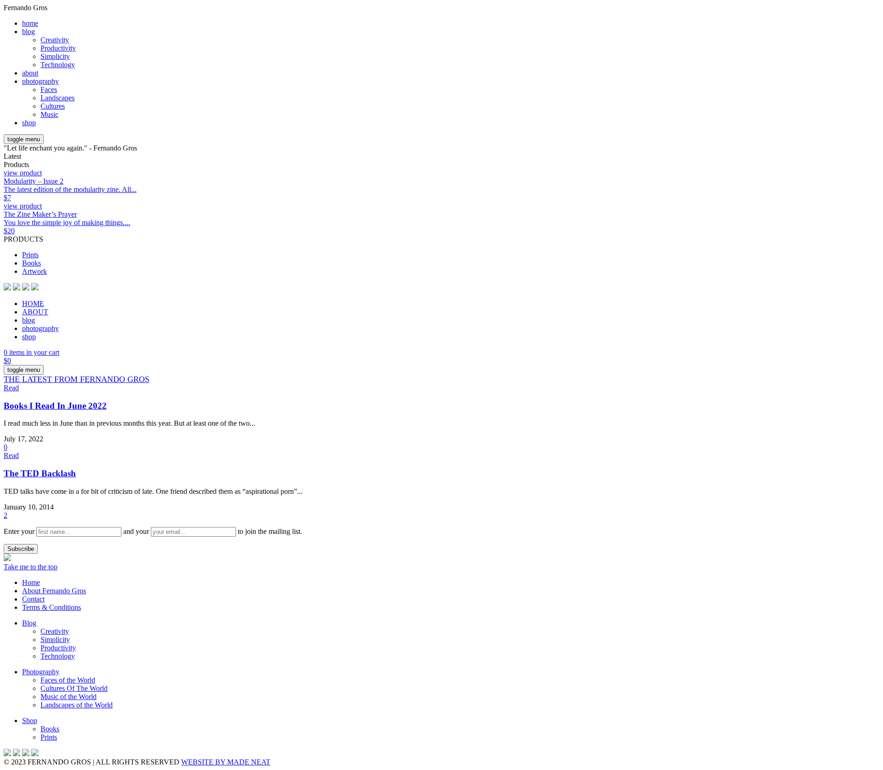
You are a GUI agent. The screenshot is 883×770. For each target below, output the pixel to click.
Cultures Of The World (74, 688)
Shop (29, 720)
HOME (33, 303)
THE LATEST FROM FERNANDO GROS (76, 379)
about (30, 73)
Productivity (58, 48)
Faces (48, 89)
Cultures (52, 106)
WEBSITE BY (225, 762)
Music (49, 114)
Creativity (54, 40)
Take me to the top (30, 567)
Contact (33, 599)
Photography (40, 672)
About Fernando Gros (54, 591)
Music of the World (68, 697)
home (30, 23)
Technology (57, 65)
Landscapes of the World (76, 705)
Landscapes (57, 98)
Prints (30, 255)
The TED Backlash (40, 473)
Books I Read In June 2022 (55, 406)
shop (29, 123)
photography (40, 81)
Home (31, 582)
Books (31, 263)
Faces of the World (67, 680)
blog (28, 31)
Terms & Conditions (51, 607)
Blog (29, 623)
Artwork (34, 271)
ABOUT (35, 312)
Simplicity (55, 56)
